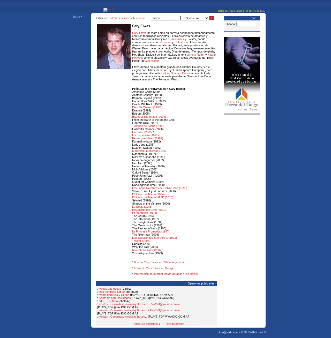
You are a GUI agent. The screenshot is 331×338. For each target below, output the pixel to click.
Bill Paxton (165, 42)
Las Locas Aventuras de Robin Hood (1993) (159, 188)
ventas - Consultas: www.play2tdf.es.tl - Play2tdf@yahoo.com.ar (139, 304)
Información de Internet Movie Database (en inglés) (166, 273)
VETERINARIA (108, 301)
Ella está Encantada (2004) (149, 116)
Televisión (139, 18)
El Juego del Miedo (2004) (148, 194)
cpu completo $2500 (112, 291)
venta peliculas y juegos (114, 294)
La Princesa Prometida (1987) (151, 231)
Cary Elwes (139, 32)
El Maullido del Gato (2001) (149, 209)
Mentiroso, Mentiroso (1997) (150, 150)
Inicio (76, 16)
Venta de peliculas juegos (115, 297)
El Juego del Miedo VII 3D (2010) (152, 197)
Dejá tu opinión (175, 323)
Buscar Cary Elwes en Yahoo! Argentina (159, 262)
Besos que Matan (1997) (147, 138)
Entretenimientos (119, 18)
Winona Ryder (196, 54)
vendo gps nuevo (110, 288)
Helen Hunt (182, 42)
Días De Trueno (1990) (146, 107)
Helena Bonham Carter (175, 73)
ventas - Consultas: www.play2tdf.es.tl (123, 316)
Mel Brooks (152, 60)
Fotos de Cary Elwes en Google (154, 268)
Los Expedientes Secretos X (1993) (154, 237)
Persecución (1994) (144, 212)
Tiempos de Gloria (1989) (148, 125)
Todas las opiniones (145, 323)
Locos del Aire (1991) (145, 135)
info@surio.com (228, 332)
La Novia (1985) (142, 206)
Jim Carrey (177, 39)
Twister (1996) (141, 240)
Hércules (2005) (142, 132)
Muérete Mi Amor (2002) (147, 250)
